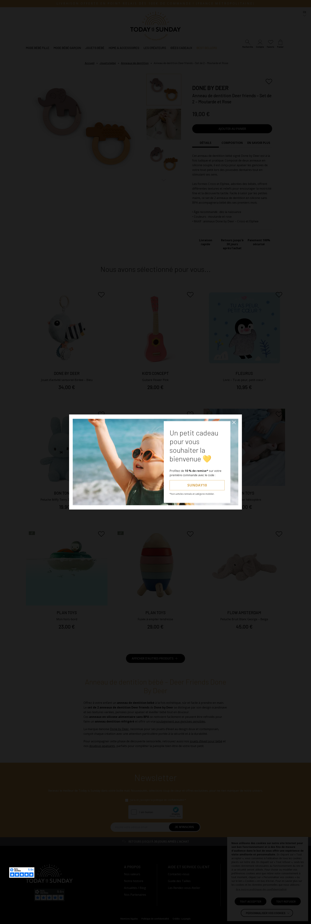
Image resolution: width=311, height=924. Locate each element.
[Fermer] (233, 422)
